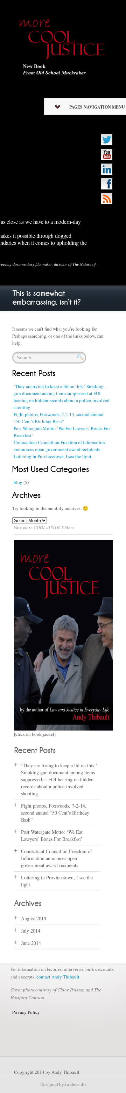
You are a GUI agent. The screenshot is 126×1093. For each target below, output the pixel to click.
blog (18, 482)
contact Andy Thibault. (58, 977)
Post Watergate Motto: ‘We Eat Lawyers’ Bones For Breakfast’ (52, 835)
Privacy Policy (26, 1012)
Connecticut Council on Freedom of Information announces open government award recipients (56, 858)
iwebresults (75, 1084)
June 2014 (31, 943)
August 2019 (33, 918)
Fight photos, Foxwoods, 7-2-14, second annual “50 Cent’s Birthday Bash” (55, 812)
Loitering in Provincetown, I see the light (52, 456)
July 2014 (30, 930)
